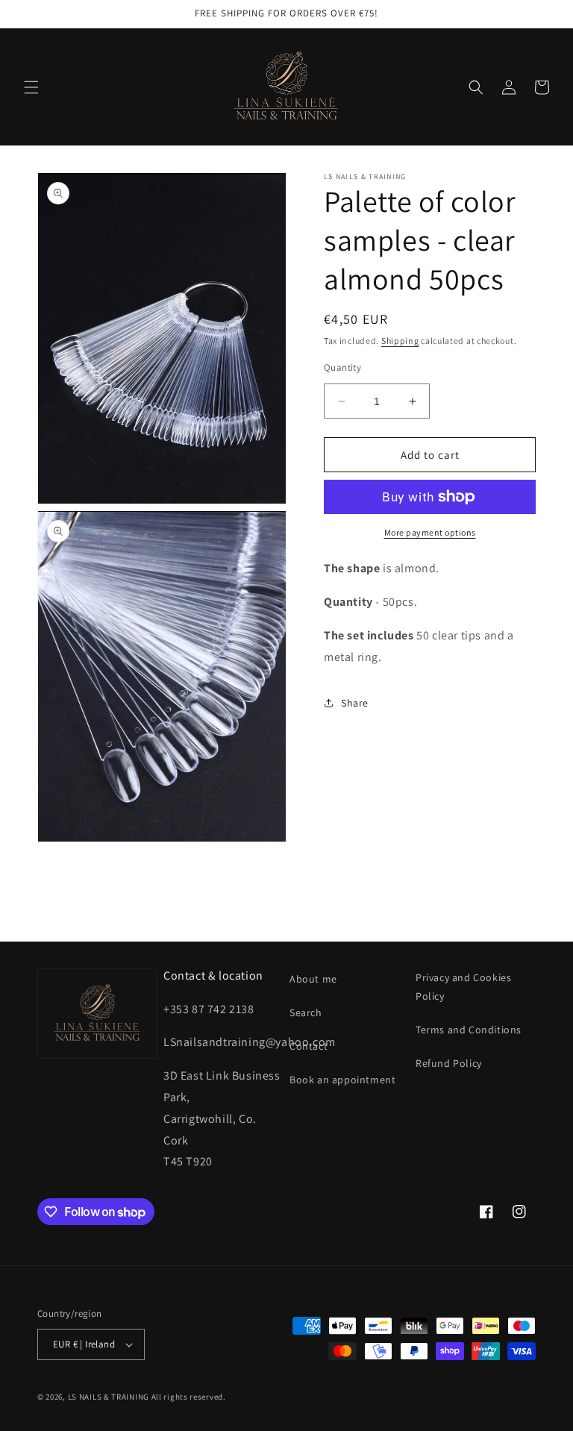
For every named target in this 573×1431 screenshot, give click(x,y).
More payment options (430, 532)
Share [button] (355, 703)
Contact (308, 1046)
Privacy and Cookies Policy (463, 987)
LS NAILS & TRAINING (108, 1396)
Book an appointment (342, 1079)
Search (305, 1012)
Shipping (400, 340)
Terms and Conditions (469, 1029)
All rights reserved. (188, 1396)
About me (313, 979)
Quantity (342, 367)
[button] (31, 87)
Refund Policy (449, 1063)
